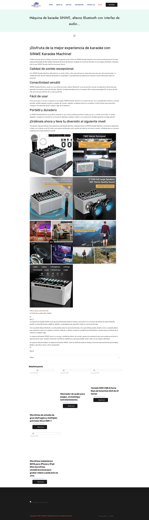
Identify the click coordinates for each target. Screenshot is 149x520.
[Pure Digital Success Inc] (36, 4)
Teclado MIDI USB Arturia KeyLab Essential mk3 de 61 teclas (105, 391)
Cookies (111, 516)
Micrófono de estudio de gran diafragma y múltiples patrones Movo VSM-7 (43, 418)
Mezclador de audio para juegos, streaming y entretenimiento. (72, 397)
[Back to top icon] (117, 516)
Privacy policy (103, 516)
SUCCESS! (111, 5)
